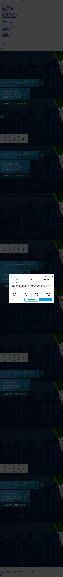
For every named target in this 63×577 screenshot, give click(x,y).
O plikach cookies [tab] (46, 279)
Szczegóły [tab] (31, 279)
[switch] (26, 295)
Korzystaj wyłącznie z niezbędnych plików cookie (31, 300)
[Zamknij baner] (52, 276)
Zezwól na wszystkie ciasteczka (45, 299)
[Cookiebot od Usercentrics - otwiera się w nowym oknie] (45, 276)
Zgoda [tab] (17, 279)
